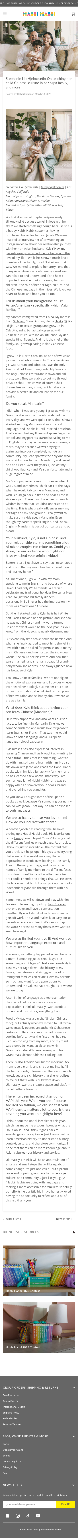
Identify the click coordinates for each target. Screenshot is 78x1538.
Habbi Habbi (26, 1529)
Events (6, 1455)
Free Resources (11, 1395)
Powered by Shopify (51, 1529)
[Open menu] (8, 14)
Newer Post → (65, 1219)
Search (6, 1473)
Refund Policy (10, 1418)
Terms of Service (11, 1424)
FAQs (6, 1444)
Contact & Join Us (12, 1461)
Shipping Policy (11, 1412)
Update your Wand (13, 1449)
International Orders (14, 1406)
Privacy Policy (10, 1467)
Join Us (65, 1504)
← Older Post (12, 1219)
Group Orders (10, 1401)
